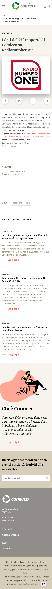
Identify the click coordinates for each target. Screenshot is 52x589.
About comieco (10, 534)
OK (43, 584)
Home (4, 15)
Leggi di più (13, 442)
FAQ (4, 543)
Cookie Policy (32, 584)
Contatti (7, 529)
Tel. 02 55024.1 (8, 517)
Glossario (7, 548)
